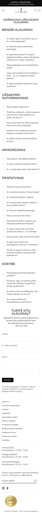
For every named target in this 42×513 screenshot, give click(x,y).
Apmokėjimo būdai (10, 417)
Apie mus (5, 402)
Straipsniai (6, 413)
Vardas (5, 334)
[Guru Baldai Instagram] (3, 488)
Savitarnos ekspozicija (11, 405)
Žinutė (4, 357)
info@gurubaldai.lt (9, 454)
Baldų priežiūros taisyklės (12, 428)
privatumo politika (25, 389)
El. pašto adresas (9, 345)
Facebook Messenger (10, 462)
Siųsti (7, 380)
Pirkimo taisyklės (8, 421)
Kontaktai (6, 440)
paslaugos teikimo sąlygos (12, 391)
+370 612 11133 (21, 326)
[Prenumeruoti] (35, 480)
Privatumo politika (9, 436)
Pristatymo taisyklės (10, 425)
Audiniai (5, 409)
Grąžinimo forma (9, 432)
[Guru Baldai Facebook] (7, 488)
